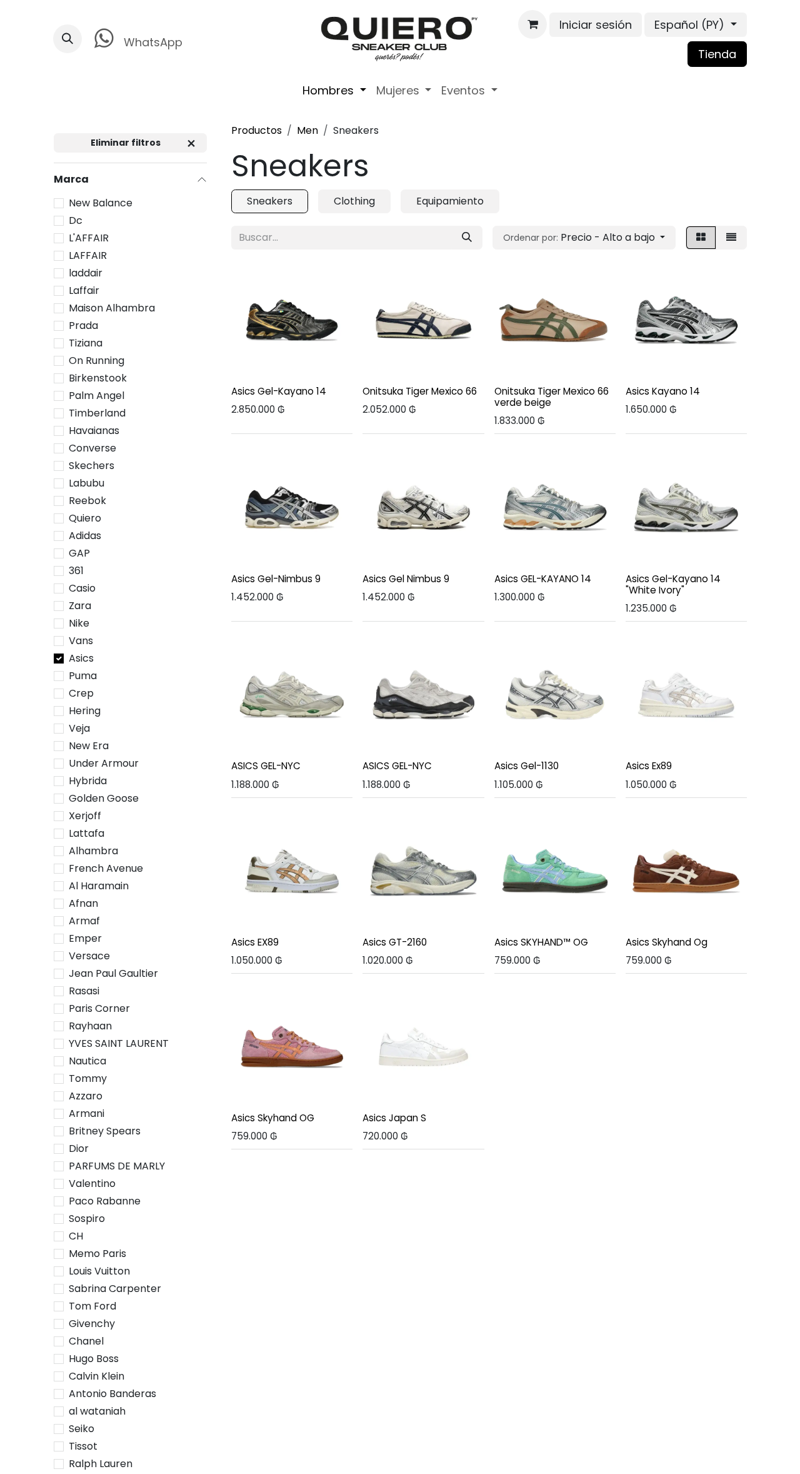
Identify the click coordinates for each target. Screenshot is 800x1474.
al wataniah (97, 1410)
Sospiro (87, 1218)
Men (307, 130)
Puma (83, 675)
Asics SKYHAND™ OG (541, 942)
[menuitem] (334, 90)
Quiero (85, 517)
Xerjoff (85, 815)
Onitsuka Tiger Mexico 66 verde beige (551, 397)
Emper (85, 938)
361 (76, 570)
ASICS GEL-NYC (266, 765)
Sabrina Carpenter (115, 1288)
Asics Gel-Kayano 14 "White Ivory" (673, 584)
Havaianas (94, 430)
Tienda (717, 54)
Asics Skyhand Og (667, 942)
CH (76, 1235)
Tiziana (85, 342)
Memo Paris (97, 1253)
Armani (86, 1113)
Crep (81, 692)
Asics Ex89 (649, 765)
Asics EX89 (255, 942)
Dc (75, 220)
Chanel (86, 1340)
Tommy (88, 1078)
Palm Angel (96, 395)
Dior (79, 1148)
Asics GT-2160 (394, 942)
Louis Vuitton (99, 1270)
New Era (89, 745)
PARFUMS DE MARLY (117, 1165)
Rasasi (84, 990)
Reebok (87, 500)
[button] (67, 38)
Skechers (91, 465)
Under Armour (104, 762)
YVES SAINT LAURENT (119, 1043)
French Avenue (106, 868)
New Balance (100, 202)
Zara (80, 605)
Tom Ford (92, 1305)
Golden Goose (104, 797)
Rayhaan (90, 1025)
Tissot (83, 1445)
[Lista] (731, 238)
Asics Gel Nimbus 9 (405, 578)
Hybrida (88, 780)
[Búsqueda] (466, 238)
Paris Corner (99, 1008)
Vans (81, 640)
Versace (89, 955)
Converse (92, 447)
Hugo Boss (94, 1358)
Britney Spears (105, 1130)
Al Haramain (99, 885)
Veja (79, 727)
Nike (79, 622)
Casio (82, 587)
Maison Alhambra (112, 307)
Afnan (83, 903)
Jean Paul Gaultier (113, 973)
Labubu (86, 482)
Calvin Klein (96, 1375)
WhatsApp (151, 42)
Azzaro (85, 1095)
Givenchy (92, 1323)
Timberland (97, 412)
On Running (96, 360)
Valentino (92, 1183)
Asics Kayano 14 (663, 391)
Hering (85, 710)
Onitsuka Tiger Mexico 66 (419, 391)
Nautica (87, 1060)
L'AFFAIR (89, 237)
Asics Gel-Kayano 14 (278, 391)
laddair (85, 272)
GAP (79, 552)
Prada (83, 325)
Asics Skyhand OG (272, 1117)
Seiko (81, 1428)
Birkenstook (98, 377)
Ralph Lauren (100, 1463)
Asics (81, 657)
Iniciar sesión (595, 25)
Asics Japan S (394, 1117)
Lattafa (86, 832)
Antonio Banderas (112, 1393)
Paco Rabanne (105, 1200)
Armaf (84, 920)
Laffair (84, 290)
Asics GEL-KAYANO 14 (542, 578)
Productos (256, 130)
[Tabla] (701, 238)
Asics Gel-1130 (526, 765)
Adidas (85, 535)
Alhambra (93, 850)
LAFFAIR (88, 255)
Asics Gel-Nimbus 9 (276, 578)
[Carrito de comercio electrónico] (532, 24)
